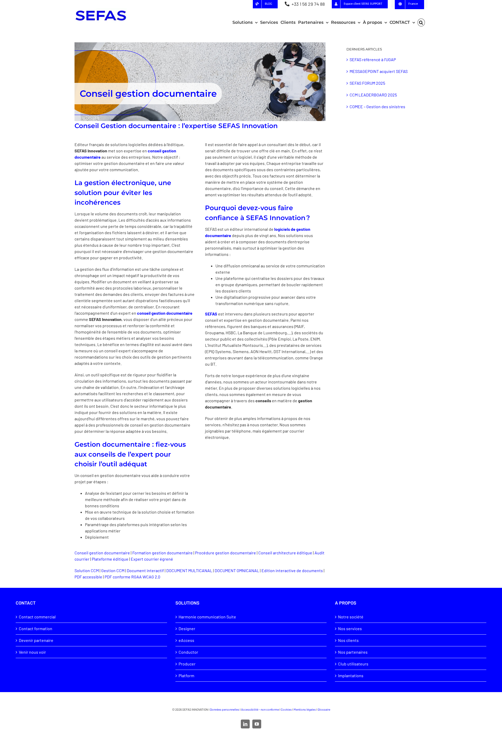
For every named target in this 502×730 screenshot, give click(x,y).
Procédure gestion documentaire (225, 552)
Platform (186, 675)
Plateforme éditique (110, 558)
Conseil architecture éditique (285, 552)
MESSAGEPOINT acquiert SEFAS (379, 71)
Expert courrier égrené (152, 558)
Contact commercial (37, 616)
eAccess (186, 640)
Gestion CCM (112, 570)
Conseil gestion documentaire (102, 552)
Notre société (350, 616)
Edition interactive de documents (292, 570)
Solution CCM (87, 570)
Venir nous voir (32, 651)
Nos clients (348, 640)
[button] (421, 22)
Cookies (286, 709)
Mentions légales (305, 709)
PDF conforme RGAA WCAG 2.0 (132, 576)
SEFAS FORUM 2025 (367, 83)
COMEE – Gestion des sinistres (377, 106)
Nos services (350, 628)
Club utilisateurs (353, 663)
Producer (187, 663)
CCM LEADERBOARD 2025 (373, 94)
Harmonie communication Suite (207, 616)
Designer (187, 628)
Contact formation (35, 628)
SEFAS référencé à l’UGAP (373, 59)
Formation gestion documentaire (162, 552)
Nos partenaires (353, 651)
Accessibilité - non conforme (260, 709)
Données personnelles (224, 709)
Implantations (350, 675)
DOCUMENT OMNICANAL (237, 570)
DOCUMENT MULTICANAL (189, 570)
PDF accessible (88, 576)
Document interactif (145, 570)
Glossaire (324, 709)
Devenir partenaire (36, 640)
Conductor (188, 651)
